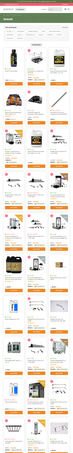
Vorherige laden (36, 45)
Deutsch (65, 4)
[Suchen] (60, 9)
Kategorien (21, 9)
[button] (36, 35)
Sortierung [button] (19, 38)
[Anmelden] (65, 9)
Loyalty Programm (45, 1)
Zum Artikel (13, 84)
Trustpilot (44, 9)
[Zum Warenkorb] (68, 9)
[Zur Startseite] (8, 9)
